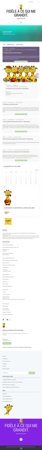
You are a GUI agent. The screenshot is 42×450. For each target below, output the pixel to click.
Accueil (4, 356)
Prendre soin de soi (16, 86)
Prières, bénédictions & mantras (8, 276)
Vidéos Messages (6, 303)
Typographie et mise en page (8, 314)
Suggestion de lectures (7, 312)
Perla (5, 102)
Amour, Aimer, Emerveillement (8, 253)
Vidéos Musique (5, 306)
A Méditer (4, 251)
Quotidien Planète (23, 86)
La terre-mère (5, 269)
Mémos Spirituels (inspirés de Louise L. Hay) (11, 247)
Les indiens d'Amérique (7, 271)
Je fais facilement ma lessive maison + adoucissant (16, 121)
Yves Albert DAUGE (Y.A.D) (7, 286)
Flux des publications (7, 396)
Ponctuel (4, 292)
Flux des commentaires (7, 398)
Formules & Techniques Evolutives (9, 265)
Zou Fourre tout (5, 308)
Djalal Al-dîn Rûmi (6, 254)
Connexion (5, 393)
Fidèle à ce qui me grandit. (21, 13)
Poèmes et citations (6, 274)
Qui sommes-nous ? (7, 361)
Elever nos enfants (6, 262)
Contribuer (5, 363)
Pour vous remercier (6, 294)
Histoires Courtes (6, 267)
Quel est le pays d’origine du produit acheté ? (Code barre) (18, 139)
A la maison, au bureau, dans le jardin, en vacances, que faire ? (16, 49)
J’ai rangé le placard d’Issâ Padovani (12, 53)
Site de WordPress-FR (7, 401)
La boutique (5, 358)
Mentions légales (6, 368)
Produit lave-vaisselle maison (10, 104)
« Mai (5, 187)
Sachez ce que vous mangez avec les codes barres (16, 152)
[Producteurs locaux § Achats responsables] (21, 75)
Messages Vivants (6, 249)
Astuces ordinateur (6, 309)
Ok (21, 448)
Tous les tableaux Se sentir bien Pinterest (11, 387)
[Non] (40, 447)
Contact (4, 366)
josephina (6, 48)
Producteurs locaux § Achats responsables (17, 88)
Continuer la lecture (21, 61)
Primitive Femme (6, 384)
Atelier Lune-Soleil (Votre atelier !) (8, 258)
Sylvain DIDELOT (6, 279)
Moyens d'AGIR (9, 86)
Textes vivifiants (5, 283)
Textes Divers (5, 281)
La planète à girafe (6, 379)
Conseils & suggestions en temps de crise (10, 260)
